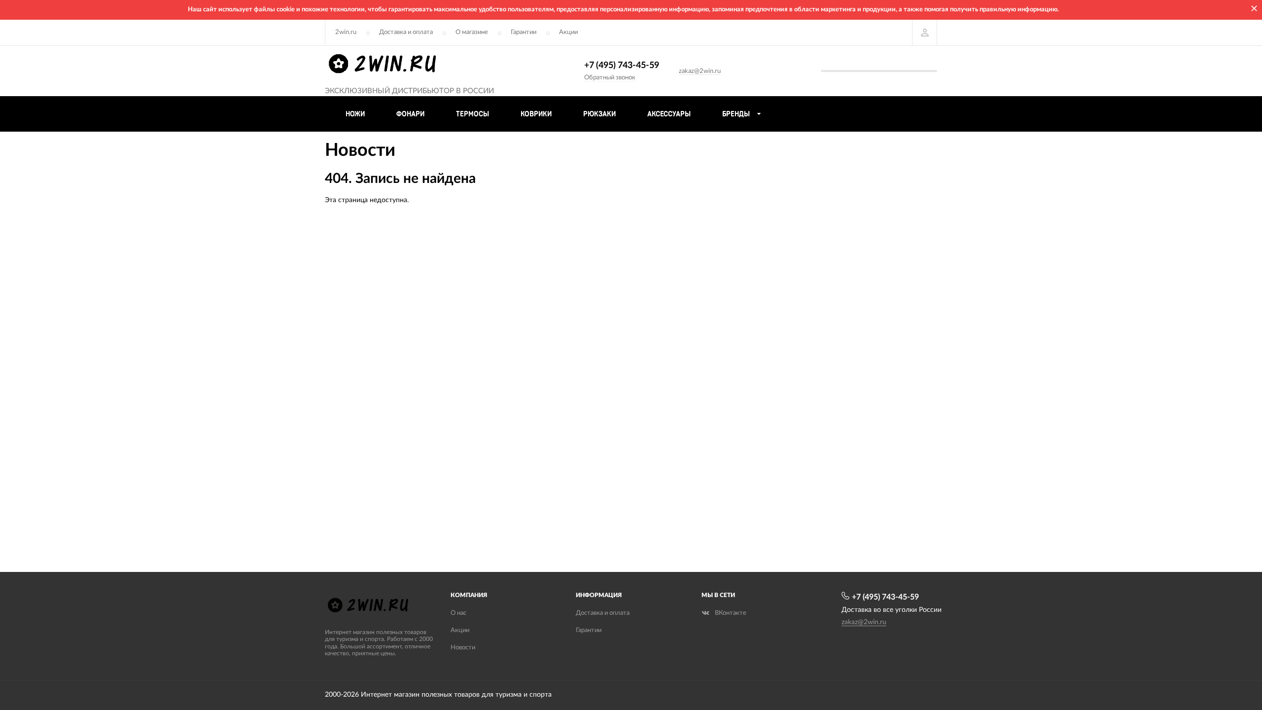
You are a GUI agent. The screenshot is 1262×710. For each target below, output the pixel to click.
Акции (568, 32)
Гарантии (523, 32)
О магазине (472, 32)
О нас (458, 613)
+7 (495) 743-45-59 (621, 65)
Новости (463, 647)
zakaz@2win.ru (700, 71)
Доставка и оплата (406, 32)
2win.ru (345, 32)
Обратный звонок (609, 77)
